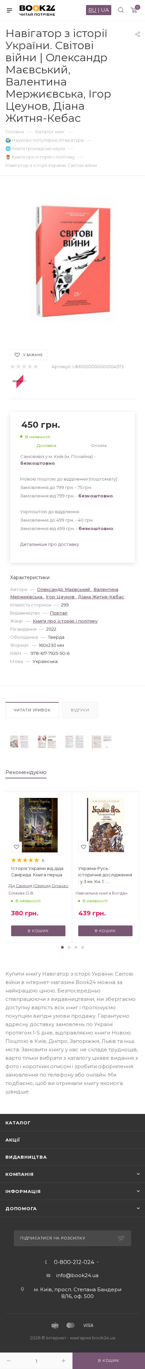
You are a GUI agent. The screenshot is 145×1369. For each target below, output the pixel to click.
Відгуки (80, 710)
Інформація (23, 1191)
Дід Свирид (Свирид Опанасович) (38, 885)
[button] (62, 947)
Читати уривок (32, 710)
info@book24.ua (77, 1275)
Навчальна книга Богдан (101, 893)
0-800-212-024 (74, 1262)
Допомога (20, 1208)
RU (92, 10)
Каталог (18, 1122)
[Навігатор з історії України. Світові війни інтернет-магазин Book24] (72, 259)
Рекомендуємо (26, 772)
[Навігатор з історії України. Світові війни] (19, 742)
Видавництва (26, 1157)
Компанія (19, 1174)
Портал (58, 613)
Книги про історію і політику (65, 621)
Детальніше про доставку (49, 544)
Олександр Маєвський (64, 589)
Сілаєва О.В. (21, 893)
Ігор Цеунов (61, 596)
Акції (12, 1140)
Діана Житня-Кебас (101, 596)
